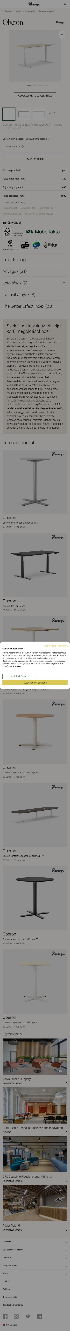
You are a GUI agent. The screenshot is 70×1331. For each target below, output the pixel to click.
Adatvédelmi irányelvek (56, 645)
